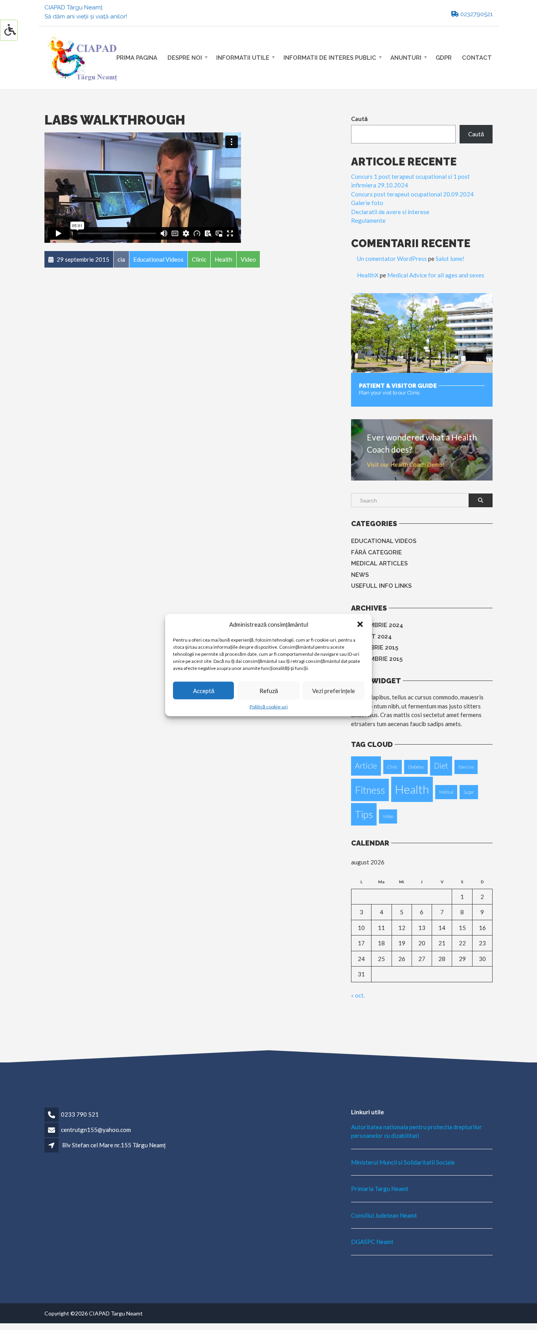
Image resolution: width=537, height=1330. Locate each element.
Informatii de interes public (329, 57)
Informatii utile (242, 57)
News (360, 574)
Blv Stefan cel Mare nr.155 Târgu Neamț (114, 1144)
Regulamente (368, 220)
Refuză (268, 690)
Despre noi (184, 57)
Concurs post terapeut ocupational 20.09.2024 (412, 194)
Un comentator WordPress (392, 258)
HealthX (368, 275)
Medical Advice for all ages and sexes (435, 275)
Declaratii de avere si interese (390, 211)
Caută (359, 118)
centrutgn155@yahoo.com (96, 1129)
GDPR (444, 57)
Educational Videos (383, 541)
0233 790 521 (80, 1114)
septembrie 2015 (377, 658)
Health (412, 789)
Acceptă (203, 690)
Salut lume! (450, 258)
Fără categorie (376, 552)
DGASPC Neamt (372, 1241)
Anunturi (405, 57)
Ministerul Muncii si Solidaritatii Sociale (403, 1162)
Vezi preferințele (333, 690)
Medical (446, 791)
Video (388, 816)
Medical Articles (379, 563)
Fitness (370, 790)
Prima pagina (136, 57)
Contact (477, 57)
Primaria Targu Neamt (379, 1188)
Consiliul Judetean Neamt (384, 1215)
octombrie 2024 (377, 625)
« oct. (358, 995)
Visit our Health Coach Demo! (406, 464)
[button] (360, 624)
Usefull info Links (381, 585)
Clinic (392, 766)
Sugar (468, 791)
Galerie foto (367, 202)
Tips (364, 814)
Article (366, 765)
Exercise (466, 766)
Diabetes (416, 766)
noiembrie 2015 (374, 647)
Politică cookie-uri (269, 707)
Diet (441, 765)
